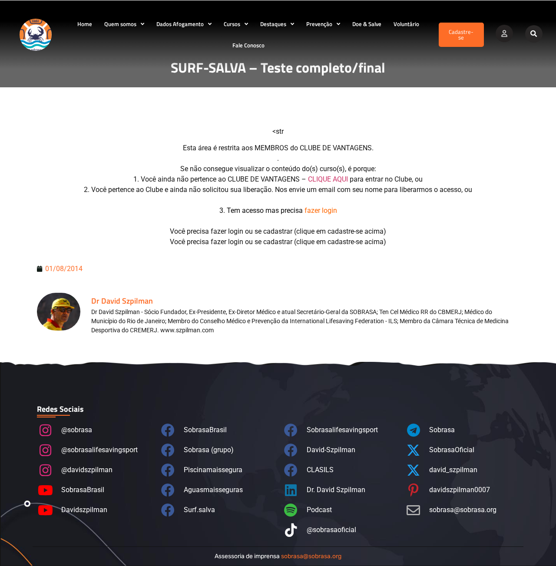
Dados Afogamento (180, 24)
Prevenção (319, 24)
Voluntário (406, 24)
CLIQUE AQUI (328, 179)
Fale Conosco (248, 45)
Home (84, 24)
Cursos (232, 24)
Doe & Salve (366, 24)
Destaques (273, 24)
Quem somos (120, 24)
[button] (534, 34)
